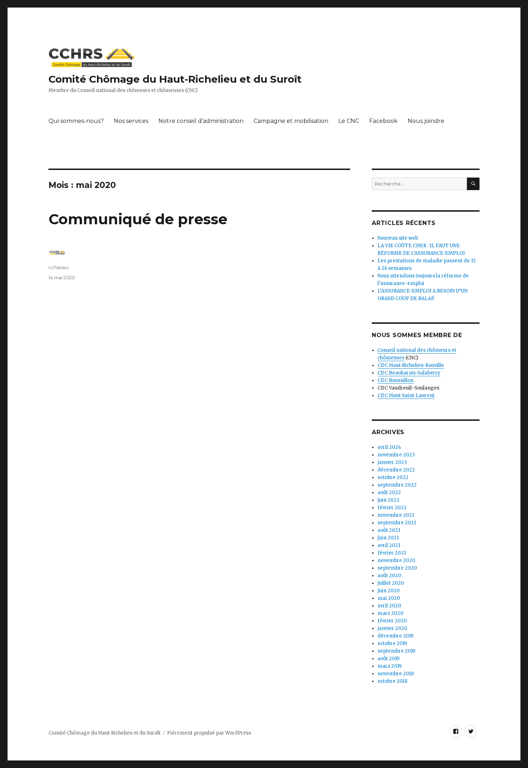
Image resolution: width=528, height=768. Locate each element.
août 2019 (388, 659)
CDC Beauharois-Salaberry (409, 373)
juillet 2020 (391, 583)
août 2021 (389, 530)
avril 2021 (389, 545)
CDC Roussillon (395, 380)
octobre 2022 (393, 477)
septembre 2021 (397, 523)
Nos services (131, 121)
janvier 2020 (392, 628)
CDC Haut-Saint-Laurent (406, 395)
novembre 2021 (396, 515)
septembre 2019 (396, 651)
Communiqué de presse (137, 219)
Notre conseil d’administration (201, 121)
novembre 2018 (396, 674)
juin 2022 (388, 500)
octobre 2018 (392, 681)
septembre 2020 (397, 568)
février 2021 (392, 553)
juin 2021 (388, 538)
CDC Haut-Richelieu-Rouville (411, 365)
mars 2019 (390, 666)
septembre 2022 (397, 485)
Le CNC (348, 121)
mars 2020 (390, 613)
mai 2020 (389, 598)
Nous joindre (426, 121)
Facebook (383, 121)
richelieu (58, 267)
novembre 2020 (396, 560)
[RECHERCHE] (473, 184)
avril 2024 (389, 447)
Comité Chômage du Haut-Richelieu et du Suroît (175, 79)
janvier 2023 (392, 462)
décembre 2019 (395, 636)
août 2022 (389, 492)
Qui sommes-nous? (76, 121)
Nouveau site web (398, 238)
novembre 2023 (396, 455)
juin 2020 (389, 591)
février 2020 (392, 621)
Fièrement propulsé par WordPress (209, 733)
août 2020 (389, 575)
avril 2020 (389, 606)
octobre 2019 (392, 643)
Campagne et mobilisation (291, 121)
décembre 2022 (396, 470)
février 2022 (392, 508)
